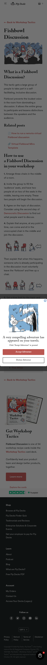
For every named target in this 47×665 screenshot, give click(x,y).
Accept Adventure (23, 352)
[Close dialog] (45, 301)
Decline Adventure (23, 360)
